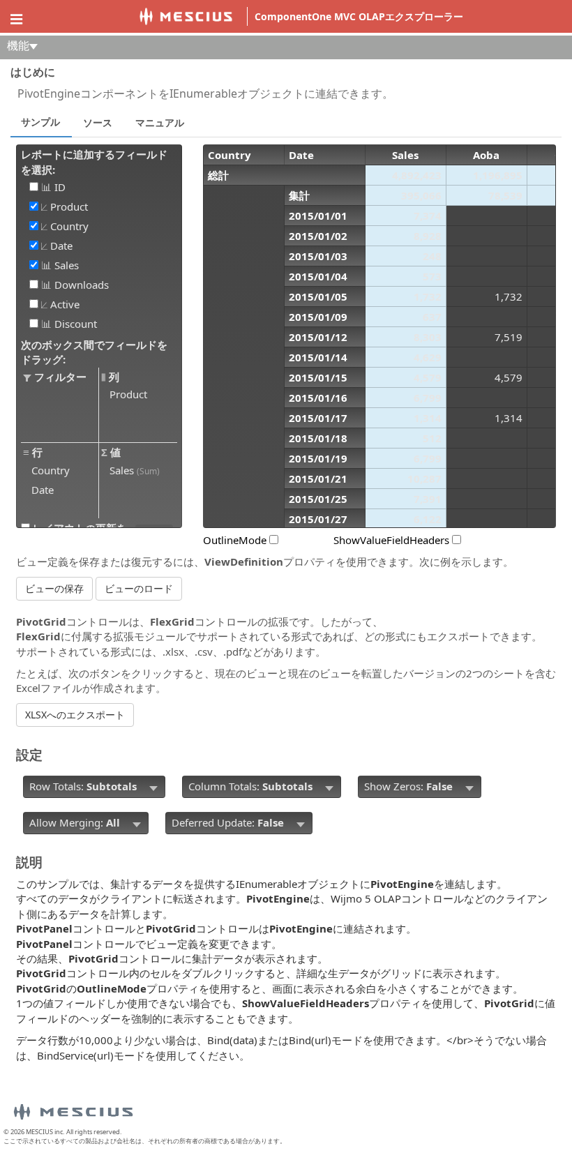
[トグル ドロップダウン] (153, 786)
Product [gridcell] (128, 394)
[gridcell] (103, 187)
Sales (65, 265)
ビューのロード (139, 588)
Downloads (80, 285)
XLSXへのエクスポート (75, 714)
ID (59, 187)
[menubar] (94, 787)
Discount (74, 324)
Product (67, 207)
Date (60, 246)
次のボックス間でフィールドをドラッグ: (94, 352)
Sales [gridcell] (135, 470)
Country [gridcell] (50, 470)
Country (68, 226)
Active (63, 304)
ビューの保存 (54, 588)
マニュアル (159, 122)
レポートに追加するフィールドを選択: (94, 161)
